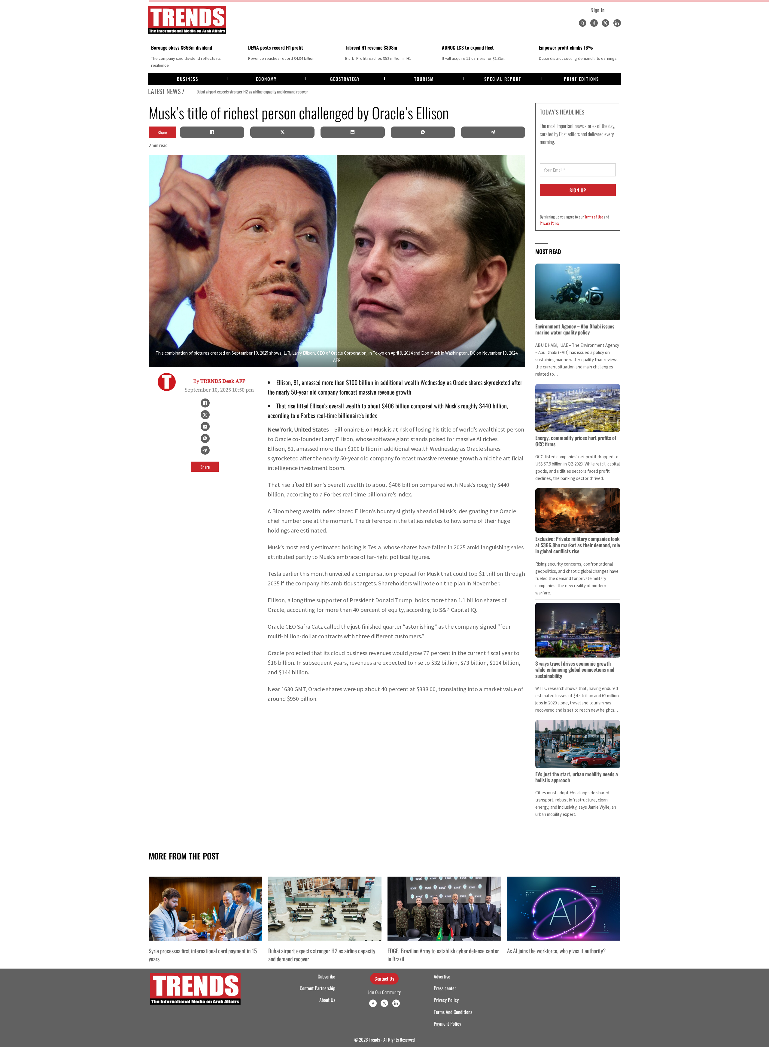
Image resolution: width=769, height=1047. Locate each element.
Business (187, 78)
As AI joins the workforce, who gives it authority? (556, 950)
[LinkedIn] (352, 132)
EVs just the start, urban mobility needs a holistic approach (576, 777)
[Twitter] (605, 23)
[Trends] (187, 20)
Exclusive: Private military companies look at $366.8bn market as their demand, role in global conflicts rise (577, 545)
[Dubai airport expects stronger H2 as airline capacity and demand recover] (325, 908)
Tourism (424, 78)
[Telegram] (492, 132)
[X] (282, 132)
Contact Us (384, 978)
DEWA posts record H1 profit (275, 47)
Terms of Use (594, 217)
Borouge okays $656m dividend (181, 47)
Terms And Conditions (453, 1011)
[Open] (582, 23)
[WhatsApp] (422, 132)
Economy (266, 78)
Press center (445, 988)
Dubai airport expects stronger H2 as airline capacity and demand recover (240, 92)
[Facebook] (594, 23)
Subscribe (326, 976)
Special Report (502, 78)
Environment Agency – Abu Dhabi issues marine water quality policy (574, 329)
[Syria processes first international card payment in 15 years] (205, 908)
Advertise (442, 976)
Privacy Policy (549, 223)
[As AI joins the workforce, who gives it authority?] (564, 908)
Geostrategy (345, 78)
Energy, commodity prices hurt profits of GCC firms (575, 440)
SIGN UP (578, 190)
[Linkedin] (617, 23)
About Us (327, 999)
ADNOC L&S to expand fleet (468, 47)
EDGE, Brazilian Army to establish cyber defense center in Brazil (443, 954)
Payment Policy (447, 1023)
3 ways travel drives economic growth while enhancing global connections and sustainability (574, 669)
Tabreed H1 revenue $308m (371, 47)
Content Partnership (317, 988)
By (219, 381)
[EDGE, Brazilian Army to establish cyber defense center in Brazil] (444, 908)
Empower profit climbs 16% (566, 47)
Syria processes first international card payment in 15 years (203, 954)
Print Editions (581, 78)
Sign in (598, 9)
